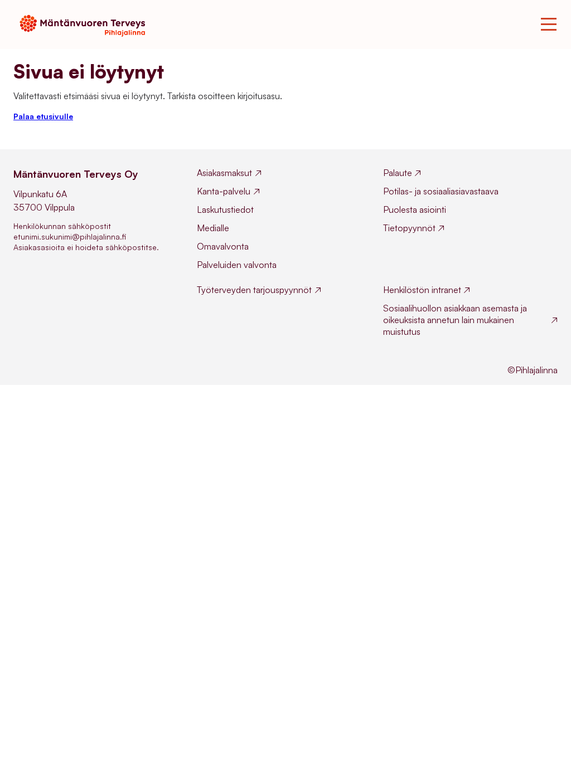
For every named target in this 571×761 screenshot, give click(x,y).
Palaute (397, 172)
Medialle (213, 227)
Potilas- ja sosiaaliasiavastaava (441, 191)
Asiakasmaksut (224, 172)
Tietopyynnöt (409, 227)
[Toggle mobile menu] (549, 24)
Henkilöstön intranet (422, 289)
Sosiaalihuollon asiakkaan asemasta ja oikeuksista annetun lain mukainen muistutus (455, 320)
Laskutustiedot (225, 209)
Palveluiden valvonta (237, 264)
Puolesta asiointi (414, 209)
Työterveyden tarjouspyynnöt (254, 289)
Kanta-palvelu (223, 191)
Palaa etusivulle (43, 116)
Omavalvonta (223, 246)
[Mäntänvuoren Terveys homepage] (85, 24)
